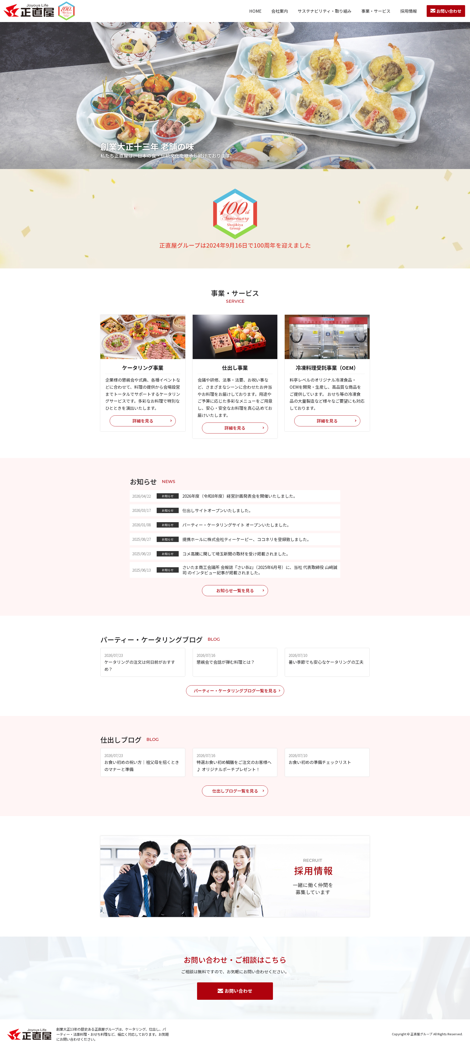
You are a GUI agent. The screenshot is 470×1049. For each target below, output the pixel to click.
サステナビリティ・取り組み (325, 11)
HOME (255, 11)
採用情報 (408, 11)
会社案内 (279, 11)
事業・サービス (375, 11)
